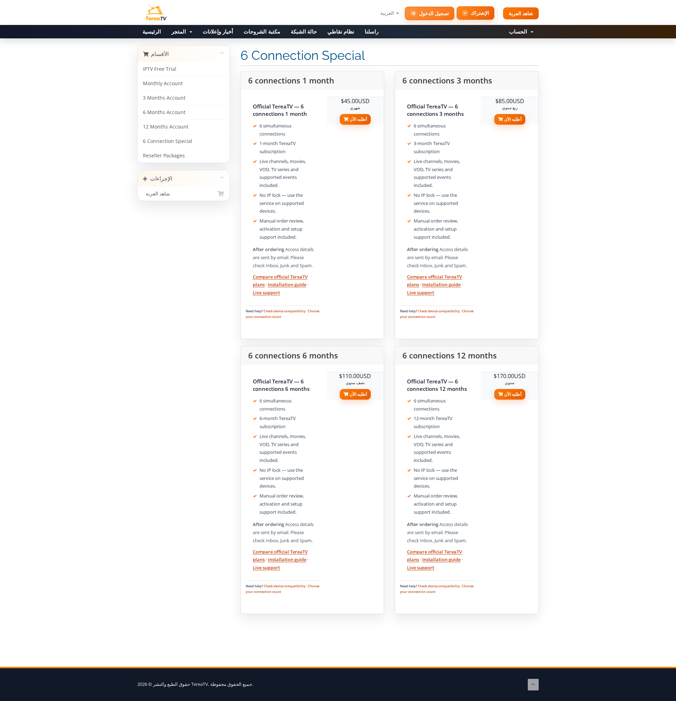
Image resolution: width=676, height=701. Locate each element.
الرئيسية (152, 32)
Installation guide (287, 284)
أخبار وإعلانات (218, 32)
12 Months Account (165, 127)
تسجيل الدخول (434, 13)
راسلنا (371, 32)
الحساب (519, 32)
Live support (266, 292)
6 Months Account (164, 112)
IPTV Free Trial (159, 69)
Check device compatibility (285, 311)
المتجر (180, 32)
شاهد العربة (521, 13)
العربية (387, 13)
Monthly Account (163, 83)
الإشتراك (480, 13)
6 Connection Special (167, 141)
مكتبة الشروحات (262, 32)
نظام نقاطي (340, 32)
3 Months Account (164, 98)
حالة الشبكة (304, 32)
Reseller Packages (164, 155)
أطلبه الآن (358, 119)
